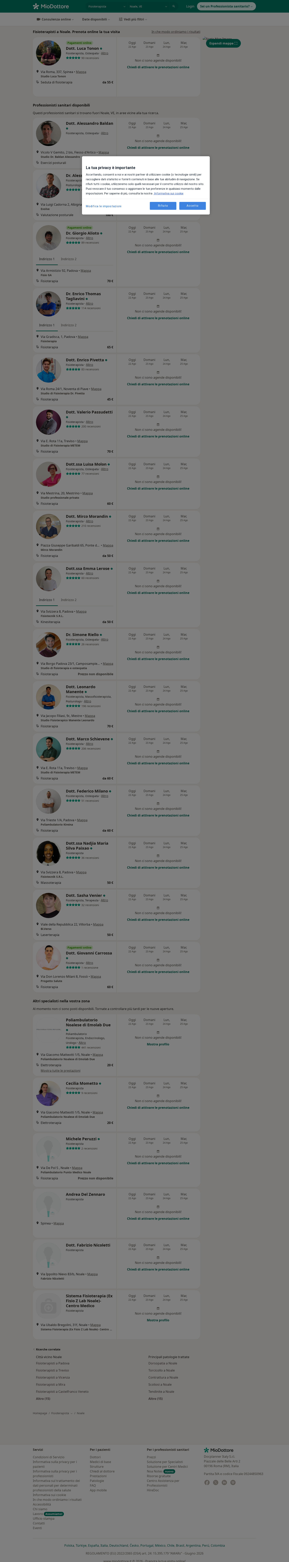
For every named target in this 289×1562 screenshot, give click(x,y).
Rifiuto (163, 205)
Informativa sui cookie (168, 193)
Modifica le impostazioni (103, 206)
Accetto (192, 205)
